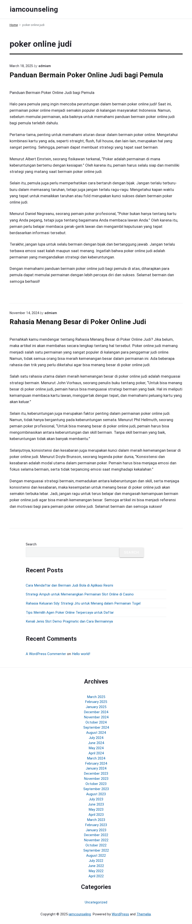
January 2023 (96, 830)
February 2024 (96, 763)
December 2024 (96, 712)
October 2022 (96, 845)
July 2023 (96, 799)
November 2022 (96, 840)
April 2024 (96, 753)
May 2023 (96, 809)
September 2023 (96, 789)
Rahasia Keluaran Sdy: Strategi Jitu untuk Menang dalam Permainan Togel (83, 603)
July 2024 (96, 738)
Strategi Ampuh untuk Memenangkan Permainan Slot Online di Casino (80, 594)
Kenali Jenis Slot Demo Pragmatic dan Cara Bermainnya (69, 621)
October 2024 (96, 722)
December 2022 (96, 835)
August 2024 (96, 733)
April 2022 (96, 876)
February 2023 (96, 825)
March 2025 (96, 697)
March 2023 (96, 820)
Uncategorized (96, 902)
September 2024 (96, 727)
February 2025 (96, 702)
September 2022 (96, 850)
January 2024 (96, 768)
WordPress (120, 914)
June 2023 (96, 804)
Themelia (144, 914)
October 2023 (96, 784)
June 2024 (96, 743)
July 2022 (96, 861)
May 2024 (96, 748)
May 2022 (96, 871)
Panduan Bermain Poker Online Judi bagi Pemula (86, 75)
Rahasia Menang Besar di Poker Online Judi (78, 322)
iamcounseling (80, 914)
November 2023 (96, 779)
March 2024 (96, 758)
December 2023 (96, 773)
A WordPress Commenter (46, 654)
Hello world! (81, 654)
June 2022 (96, 866)
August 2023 (96, 794)
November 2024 (96, 717)
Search (31, 544)
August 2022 (96, 855)
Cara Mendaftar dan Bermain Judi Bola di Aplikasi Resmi (69, 585)
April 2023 (96, 815)
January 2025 (96, 707)
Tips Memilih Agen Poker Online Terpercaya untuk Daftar (70, 612)
